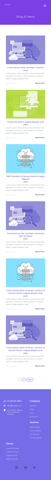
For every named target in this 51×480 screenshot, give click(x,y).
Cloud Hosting (35, 431)
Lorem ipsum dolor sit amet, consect (25, 67)
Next (30, 380)
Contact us (34, 416)
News (32, 409)
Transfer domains (12, 448)
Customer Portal (12, 452)
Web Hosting (34, 427)
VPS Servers (34, 434)
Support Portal (11, 455)
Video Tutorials (11, 459)
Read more (40, 83)
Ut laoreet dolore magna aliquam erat (25, 122)
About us (33, 406)
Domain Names (36, 438)
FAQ (31, 413)
